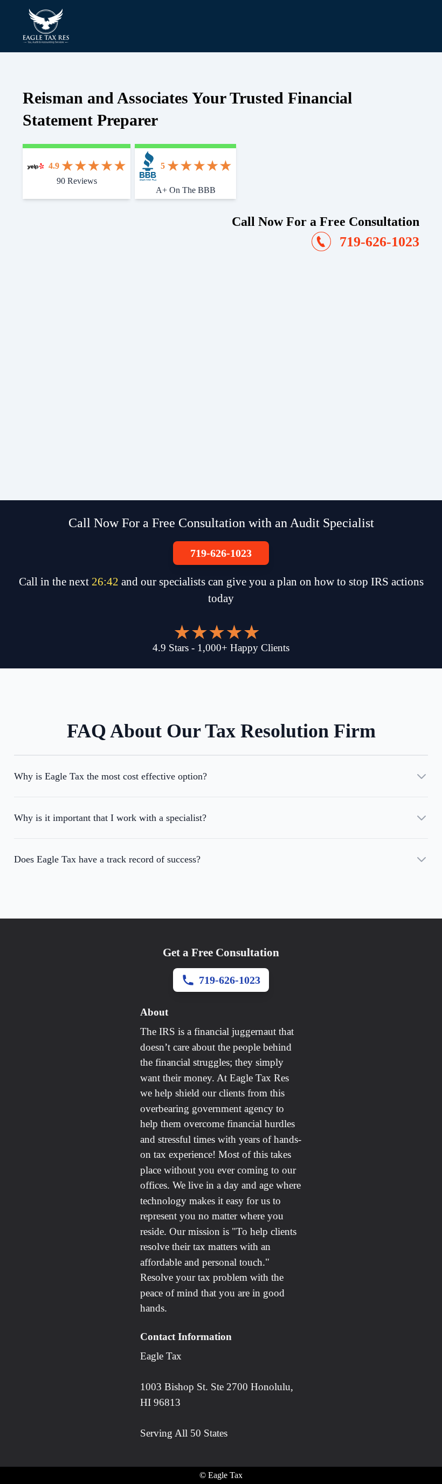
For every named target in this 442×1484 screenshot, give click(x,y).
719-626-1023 (221, 553)
